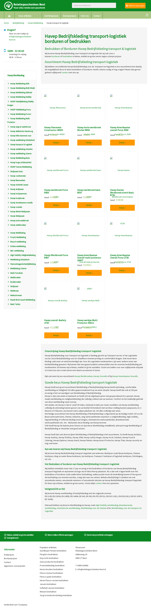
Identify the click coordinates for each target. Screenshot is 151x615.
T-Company (22, 604)
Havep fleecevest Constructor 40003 (53, 128)
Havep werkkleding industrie (21, 149)
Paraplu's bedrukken (49, 554)
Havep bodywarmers (18, 193)
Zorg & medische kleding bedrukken (56, 595)
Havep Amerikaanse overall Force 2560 (120, 128)
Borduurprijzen (69, 15)
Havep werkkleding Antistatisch (22, 140)
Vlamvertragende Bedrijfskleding (23, 264)
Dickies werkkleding (18, 246)
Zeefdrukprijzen (51, 15)
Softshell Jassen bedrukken (52, 588)
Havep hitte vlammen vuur (20, 135)
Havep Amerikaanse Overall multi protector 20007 (89, 258)
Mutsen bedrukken (48, 591)
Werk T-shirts (15, 304)
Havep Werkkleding (35, 23)
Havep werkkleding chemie (20, 153)
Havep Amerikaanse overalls (21, 202)
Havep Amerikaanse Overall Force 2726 (120, 256)
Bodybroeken (15, 282)
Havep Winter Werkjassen (20, 211)
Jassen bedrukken (48, 584)
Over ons (85, 15)
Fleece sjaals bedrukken (50, 576)
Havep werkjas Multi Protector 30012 (87, 321)
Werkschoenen (16, 295)
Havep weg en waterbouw (20, 127)
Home (6, 23)
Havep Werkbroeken (83, 376)
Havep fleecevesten (17, 180)
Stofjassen (14, 286)
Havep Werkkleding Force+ (20, 114)
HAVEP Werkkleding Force (20, 109)
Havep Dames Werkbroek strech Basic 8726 (122, 193)
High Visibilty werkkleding (107, 505)
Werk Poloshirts (16, 273)
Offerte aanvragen (136, 5)
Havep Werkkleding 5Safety (20, 97)
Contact (96, 15)
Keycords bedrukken (49, 558)
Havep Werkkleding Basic (20, 158)
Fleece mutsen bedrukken (51, 573)
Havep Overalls (100, 376)
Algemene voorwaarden (14, 566)
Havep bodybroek (17, 198)
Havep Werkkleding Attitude (21, 92)
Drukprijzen (9, 554)
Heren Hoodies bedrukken (51, 569)
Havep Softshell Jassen (19, 185)
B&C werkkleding (17, 250)
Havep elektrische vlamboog (21, 131)
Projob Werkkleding (18, 237)
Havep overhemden (18, 176)
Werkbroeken (15, 277)
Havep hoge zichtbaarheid (20, 162)
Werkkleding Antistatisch (19, 259)
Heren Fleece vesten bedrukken (54, 580)
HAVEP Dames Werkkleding (21, 167)
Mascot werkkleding (18, 241)
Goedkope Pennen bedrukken (53, 550)
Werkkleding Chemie (18, 268)
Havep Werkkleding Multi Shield (22, 88)
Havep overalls (16, 207)
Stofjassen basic (16, 171)
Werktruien (14, 291)
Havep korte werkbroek (19, 220)
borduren (56, 56)
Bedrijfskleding (18, 23)
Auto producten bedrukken (52, 561)
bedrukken (67, 56)
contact (64, 72)
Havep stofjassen (17, 189)
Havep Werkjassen (17, 216)
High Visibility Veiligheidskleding (23, 255)
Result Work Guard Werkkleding (22, 300)
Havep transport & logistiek (21, 144)
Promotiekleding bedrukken (52, 565)
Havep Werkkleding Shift (19, 83)
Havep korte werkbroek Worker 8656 (89, 128)
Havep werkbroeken (18, 225)
